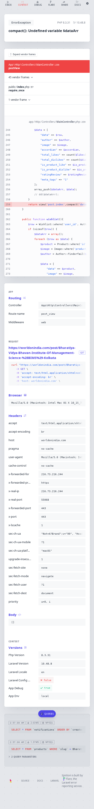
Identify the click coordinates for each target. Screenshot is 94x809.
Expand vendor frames (24, 54)
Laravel (54, 780)
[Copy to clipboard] (81, 305)
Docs (40, 780)
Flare (69, 778)
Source (25, 780)
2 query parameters (23, 756)
